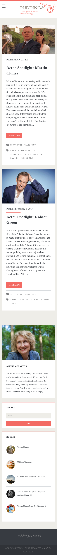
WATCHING (30, 145)
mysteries (27, 158)
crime (27, 154)
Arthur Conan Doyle (23, 151)
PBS (36, 300)
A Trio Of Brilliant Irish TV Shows (31, 476)
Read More (15, 136)
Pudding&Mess (28, 536)
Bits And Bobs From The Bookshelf (31, 506)
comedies (16, 154)
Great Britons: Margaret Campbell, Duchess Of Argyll (31, 493)
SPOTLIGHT (16, 145)
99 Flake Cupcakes (24, 462)
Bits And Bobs (23, 447)
